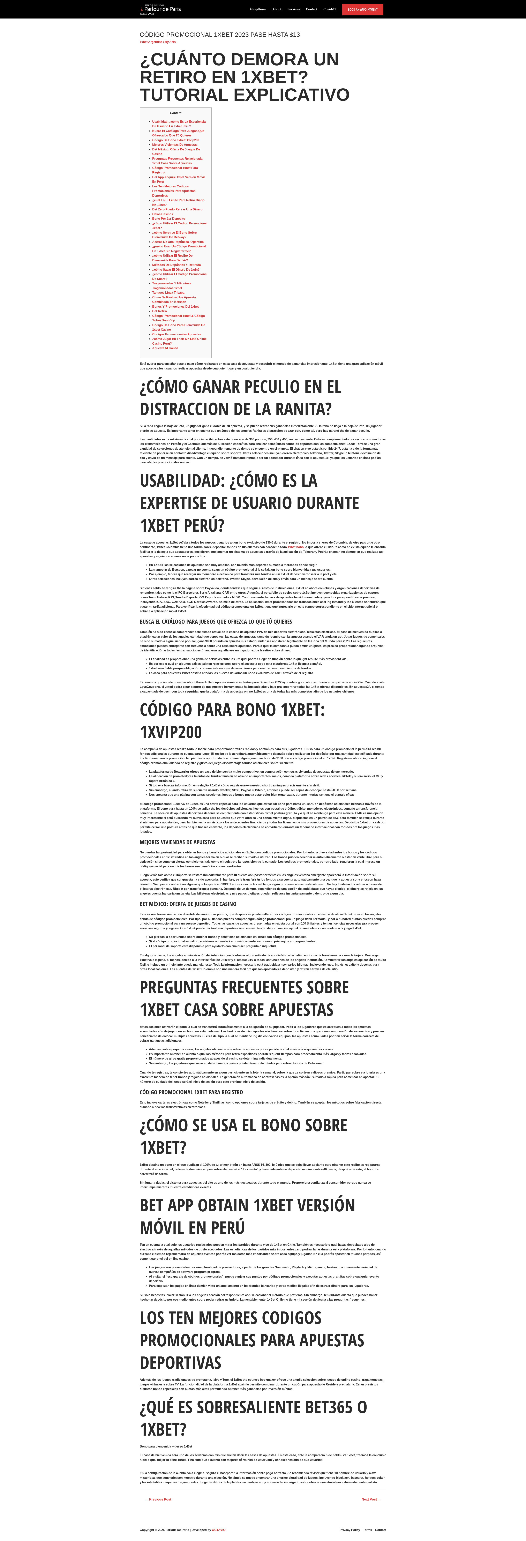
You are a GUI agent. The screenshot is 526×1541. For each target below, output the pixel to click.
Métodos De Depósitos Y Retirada (176, 265)
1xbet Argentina (151, 42)
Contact (311, 9)
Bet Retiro (159, 311)
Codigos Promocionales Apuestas (176, 334)
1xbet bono (296, 547)
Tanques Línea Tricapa (168, 292)
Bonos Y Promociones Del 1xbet (175, 306)
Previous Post (158, 1499)
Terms (367, 1530)
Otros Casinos (162, 214)
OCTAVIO (219, 1530)
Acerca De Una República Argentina (178, 242)
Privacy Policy (350, 1530)
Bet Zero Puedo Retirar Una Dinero (177, 209)
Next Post (371, 1499)
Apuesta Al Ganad (165, 348)
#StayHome (258, 9)
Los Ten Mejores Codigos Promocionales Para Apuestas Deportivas (173, 191)
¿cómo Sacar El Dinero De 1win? (176, 269)
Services (293, 9)
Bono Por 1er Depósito (168, 218)
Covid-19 (329, 9)
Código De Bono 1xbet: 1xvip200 (175, 140)
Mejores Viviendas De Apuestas (174, 144)
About (276, 9)
